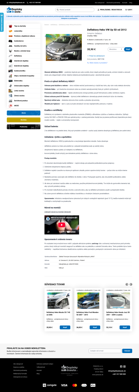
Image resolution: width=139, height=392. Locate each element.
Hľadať (91, 10)
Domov (46, 24)
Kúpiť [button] (65, 327)
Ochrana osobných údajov (45, 364)
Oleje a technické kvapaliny (24, 76)
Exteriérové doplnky (21, 66)
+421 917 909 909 (119, 374)
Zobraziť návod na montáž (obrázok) (57, 212)
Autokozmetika (19, 71)
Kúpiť (128, 49)
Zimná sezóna (19, 96)
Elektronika (18, 81)
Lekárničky (18, 31)
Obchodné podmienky (113, 2)
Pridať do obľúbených (97, 56)
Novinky (24, 120)
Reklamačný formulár (20, 373)
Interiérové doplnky (21, 61)
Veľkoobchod (41, 367)
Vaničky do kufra (20, 46)
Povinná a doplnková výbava (24, 36)
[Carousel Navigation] (88, 284)
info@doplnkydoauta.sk (117, 371)
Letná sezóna (19, 91)
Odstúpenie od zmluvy (20, 377)
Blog (130, 2)
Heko (95, 36)
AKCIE (16, 106)
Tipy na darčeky (20, 26)
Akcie (24, 113)
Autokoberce (19, 41)
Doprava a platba (18, 367)
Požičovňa (23, 127)
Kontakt (124, 2)
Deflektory (18, 56)
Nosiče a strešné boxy (22, 51)
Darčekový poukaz (21, 101)
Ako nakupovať (99, 2)
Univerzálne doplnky (21, 86)
